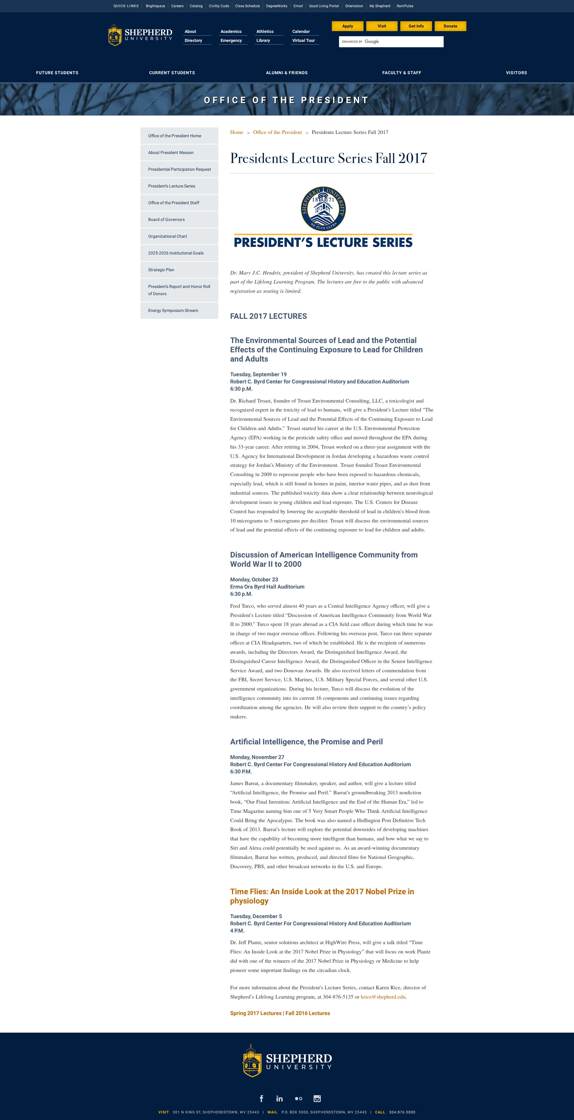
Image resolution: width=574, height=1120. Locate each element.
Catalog (196, 6)
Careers (177, 6)
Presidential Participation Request (179, 169)
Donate (450, 26)
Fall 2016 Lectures (308, 1013)
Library (263, 40)
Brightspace (155, 6)
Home (236, 131)
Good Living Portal (324, 6)
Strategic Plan (161, 269)
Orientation (354, 6)
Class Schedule (247, 6)
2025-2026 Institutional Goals (176, 253)
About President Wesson (171, 152)
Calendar (301, 31)
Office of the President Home (174, 135)
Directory (193, 40)
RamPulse (405, 6)
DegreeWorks (276, 6)
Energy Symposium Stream (173, 310)
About (190, 31)
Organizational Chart (167, 236)
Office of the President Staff (173, 202)
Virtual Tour (303, 40)
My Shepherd (380, 6)
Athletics (265, 31)
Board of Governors (166, 219)
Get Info (416, 26)
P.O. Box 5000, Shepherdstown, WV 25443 (324, 1112)
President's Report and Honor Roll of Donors (179, 290)
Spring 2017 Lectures (256, 1013)
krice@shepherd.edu (383, 996)
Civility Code (219, 6)
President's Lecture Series (171, 186)
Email (298, 6)
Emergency (231, 40)
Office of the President (277, 131)
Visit (382, 26)
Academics (231, 31)
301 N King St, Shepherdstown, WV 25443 (216, 1112)
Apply (347, 26)
